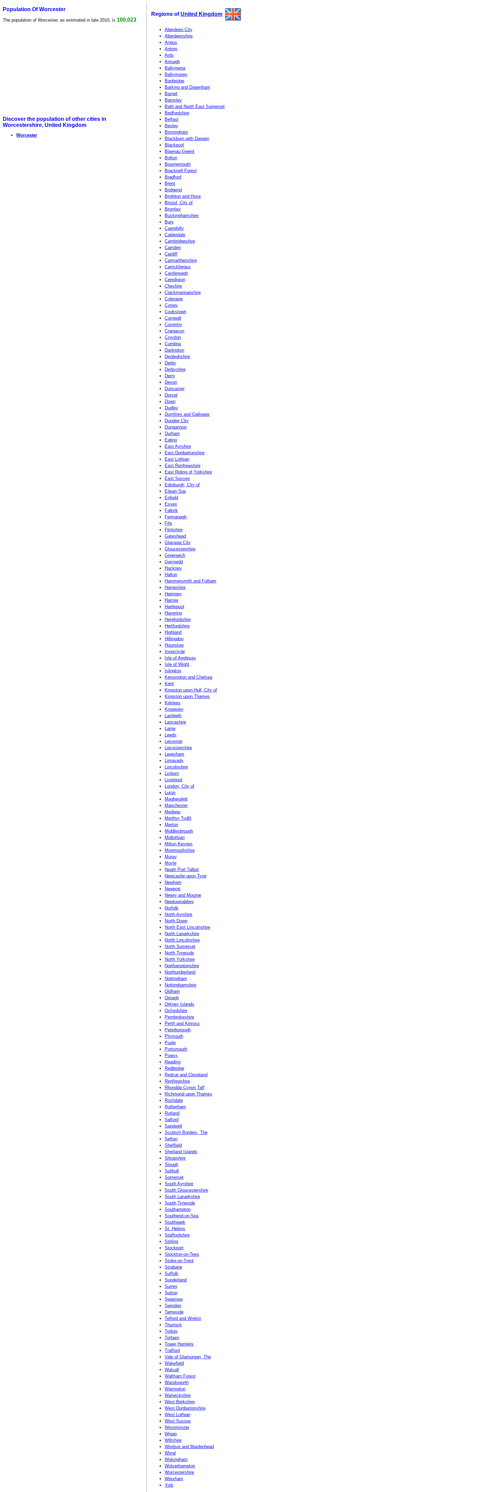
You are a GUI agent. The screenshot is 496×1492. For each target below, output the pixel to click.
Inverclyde (175, 651)
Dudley (171, 407)
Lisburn (172, 773)
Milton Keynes (179, 843)
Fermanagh (176, 516)
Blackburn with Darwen (187, 138)
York (169, 1485)
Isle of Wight (177, 664)
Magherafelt (176, 799)
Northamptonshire (182, 965)
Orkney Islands (179, 1004)
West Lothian (177, 1414)
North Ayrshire (178, 914)
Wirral (170, 1453)
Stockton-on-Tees (182, 1254)
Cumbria (173, 343)
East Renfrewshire (182, 465)
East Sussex (177, 478)
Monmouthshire (180, 850)
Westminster (177, 1427)
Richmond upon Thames (188, 1093)
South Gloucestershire (186, 1190)
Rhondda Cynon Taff (184, 1087)
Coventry (173, 324)
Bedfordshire (177, 112)
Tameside (174, 1311)
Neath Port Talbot (182, 869)
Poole (170, 1042)
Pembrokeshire (179, 1017)
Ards (169, 55)
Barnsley (173, 100)
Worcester (26, 135)
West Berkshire (180, 1401)
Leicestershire (178, 747)
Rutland (172, 1113)
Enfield (171, 497)
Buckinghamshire (181, 215)
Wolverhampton (180, 1465)
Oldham (172, 991)
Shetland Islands (181, 1151)
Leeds (170, 734)
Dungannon (176, 427)
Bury (169, 221)
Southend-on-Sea (181, 1215)
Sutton (171, 1292)
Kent (169, 683)
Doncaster (175, 388)
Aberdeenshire (179, 35)
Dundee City (177, 420)
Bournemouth (178, 164)
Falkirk (171, 510)
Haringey (173, 593)
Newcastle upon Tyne (185, 875)
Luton (170, 792)
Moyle (170, 863)
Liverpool (173, 779)
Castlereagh (176, 273)
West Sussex (178, 1420)
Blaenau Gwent (179, 151)
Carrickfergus (178, 266)
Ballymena (175, 68)
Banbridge (174, 80)
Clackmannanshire (183, 292)
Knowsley (174, 709)
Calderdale (175, 234)
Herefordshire (178, 619)
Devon (171, 382)
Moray (171, 856)
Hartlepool (174, 606)
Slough (171, 1164)
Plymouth (174, 1036)
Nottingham (176, 978)
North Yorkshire (180, 959)
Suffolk (171, 1273)
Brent (170, 183)
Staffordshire (177, 1235)
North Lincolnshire (182, 940)
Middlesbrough (179, 831)
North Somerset (180, 946)
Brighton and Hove (183, 196)
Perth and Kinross (182, 1023)
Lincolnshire (176, 766)
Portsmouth (176, 1049)
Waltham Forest (180, 1376)
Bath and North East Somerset (195, 106)
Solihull (172, 1170)
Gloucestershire (180, 548)
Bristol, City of (179, 202)
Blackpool (174, 144)
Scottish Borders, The (186, 1132)
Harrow (171, 600)
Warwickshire (178, 1395)
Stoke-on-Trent (179, 1260)
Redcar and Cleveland (186, 1074)
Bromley (173, 209)
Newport (173, 888)
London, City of (179, 786)
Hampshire (175, 587)
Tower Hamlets (179, 1344)
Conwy (171, 305)
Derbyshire (175, 369)
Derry (170, 375)
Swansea (174, 1299)
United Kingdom (201, 14)
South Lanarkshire (182, 1196)
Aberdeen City (178, 29)
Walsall (172, 1369)
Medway (173, 811)
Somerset (174, 1177)
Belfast (171, 119)
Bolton (171, 157)
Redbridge (174, 1068)
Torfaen (172, 1337)
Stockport (174, 1247)
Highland (173, 632)
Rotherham (175, 1106)
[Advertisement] (54, 69)
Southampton (178, 1209)
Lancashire (175, 722)
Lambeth (173, 715)
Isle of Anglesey (180, 657)
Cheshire (173, 286)
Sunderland (176, 1279)
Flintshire (174, 529)
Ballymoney (176, 74)
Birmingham (176, 132)
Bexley (171, 125)
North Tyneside (179, 952)
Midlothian (175, 837)
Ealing (171, 439)
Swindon (173, 1305)
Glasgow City (178, 542)
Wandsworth (177, 1382)
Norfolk (171, 908)
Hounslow (174, 645)
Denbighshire (177, 356)
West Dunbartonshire (185, 1408)
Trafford (172, 1350)
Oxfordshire (176, 1010)
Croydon (173, 337)
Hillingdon (174, 638)
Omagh (172, 997)
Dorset (171, 395)
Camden (173, 247)
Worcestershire (179, 1472)
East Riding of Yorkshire (188, 471)
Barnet (171, 93)
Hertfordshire (177, 625)
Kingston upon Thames (187, 696)
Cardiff (171, 253)
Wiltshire (173, 1440)
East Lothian (177, 459)
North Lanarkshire (182, 933)
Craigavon (174, 330)
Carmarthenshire (181, 260)
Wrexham (174, 1478)
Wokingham (176, 1459)
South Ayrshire (179, 1183)
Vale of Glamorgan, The (188, 1356)
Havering (173, 613)
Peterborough (178, 1029)
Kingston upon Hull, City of (191, 690)
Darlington (174, 350)
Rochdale (174, 1100)
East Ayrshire (178, 446)
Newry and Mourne (183, 895)
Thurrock (173, 1324)
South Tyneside (180, 1202)
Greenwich (175, 555)
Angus (171, 42)
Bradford (173, 177)
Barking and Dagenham (187, 87)
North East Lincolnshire (187, 927)
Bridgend (173, 189)
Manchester (176, 805)
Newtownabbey (179, 901)
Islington (173, 670)
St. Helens (175, 1228)
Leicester (174, 741)
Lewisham (174, 754)
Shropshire (175, 1158)
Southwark (175, 1222)
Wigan (171, 1433)
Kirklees (173, 702)
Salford (171, 1119)
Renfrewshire (177, 1081)
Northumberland (180, 972)
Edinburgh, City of (182, 484)
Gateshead (175, 536)
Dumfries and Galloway (187, 414)
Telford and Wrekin (183, 1318)
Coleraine (174, 298)
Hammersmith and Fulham (190, 581)
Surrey (171, 1286)
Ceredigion (175, 279)
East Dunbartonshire (184, 452)
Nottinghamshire (180, 984)
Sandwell (173, 1126)
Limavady (174, 760)
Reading (173, 1061)
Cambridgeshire (180, 241)
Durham (172, 433)
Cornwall (173, 318)
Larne (170, 728)
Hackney (173, 568)
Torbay (171, 1331)
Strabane (173, 1267)
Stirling (171, 1241)
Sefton (171, 1138)
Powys (171, 1055)
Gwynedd (174, 561)
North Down (176, 920)
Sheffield (173, 1145)
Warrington (175, 1388)
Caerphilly (174, 228)
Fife (168, 523)
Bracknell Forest (181, 170)
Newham (173, 882)
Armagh (172, 61)
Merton (171, 824)
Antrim (171, 48)
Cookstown (175, 311)
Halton (171, 574)
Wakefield (174, 1363)
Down (170, 401)
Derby (170, 362)
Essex (171, 504)
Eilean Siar (175, 491)
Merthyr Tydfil (178, 818)
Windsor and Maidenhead (189, 1446)
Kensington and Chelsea (188, 677)
